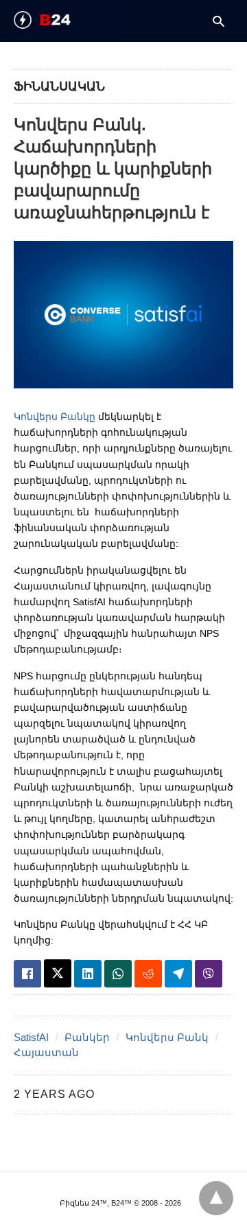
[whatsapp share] (118, 973)
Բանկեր (87, 1037)
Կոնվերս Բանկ (167, 1037)
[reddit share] (148, 973)
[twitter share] (57, 973)
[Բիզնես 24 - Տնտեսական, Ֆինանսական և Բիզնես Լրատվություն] (66, 19)
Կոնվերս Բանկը (54, 416)
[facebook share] (27, 973)
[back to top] (216, 1198)
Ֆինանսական (59, 86)
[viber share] (208, 973)
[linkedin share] (88, 973)
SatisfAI (31, 1037)
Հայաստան (46, 1052)
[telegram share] (178, 973)
